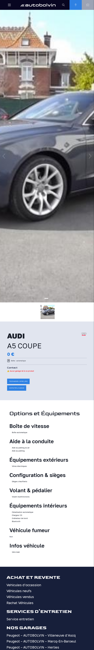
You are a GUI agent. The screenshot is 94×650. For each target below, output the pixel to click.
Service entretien (20, 619)
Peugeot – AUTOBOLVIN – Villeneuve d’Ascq (41, 635)
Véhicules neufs (18, 591)
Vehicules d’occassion (23, 585)
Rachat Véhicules (19, 603)
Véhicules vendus (20, 597)
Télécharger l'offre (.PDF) (18, 381)
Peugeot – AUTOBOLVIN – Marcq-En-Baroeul (41, 641)
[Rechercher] (63, 5)
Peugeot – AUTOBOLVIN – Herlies (32, 647)
